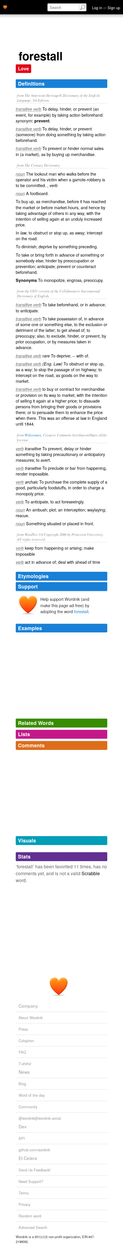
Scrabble (91, 873)
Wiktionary (33, 434)
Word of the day (32, 1095)
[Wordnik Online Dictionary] (5, 6)
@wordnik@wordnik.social (40, 1118)
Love (23, 68)
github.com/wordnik (34, 1149)
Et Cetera (28, 1158)
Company (28, 1005)
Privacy (24, 1204)
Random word (30, 1216)
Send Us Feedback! (35, 1170)
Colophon (26, 1040)
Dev (23, 1126)
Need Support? (31, 1181)
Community (28, 1106)
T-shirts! (25, 1063)
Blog (22, 1083)
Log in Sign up (106, 7)
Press (23, 1029)
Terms (24, 1193)
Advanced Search (33, 1227)
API (22, 1138)
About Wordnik (31, 1017)
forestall (81, 611)
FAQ (22, 1052)
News (24, 1072)
